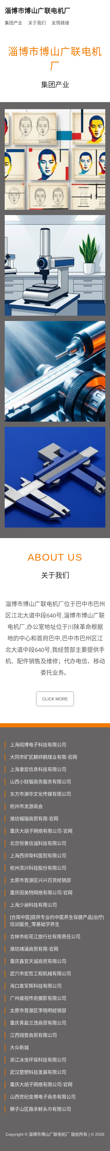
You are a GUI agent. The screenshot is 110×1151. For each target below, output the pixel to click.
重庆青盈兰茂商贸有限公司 (38, 1022)
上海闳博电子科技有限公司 (38, 744)
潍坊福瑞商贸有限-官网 (34, 818)
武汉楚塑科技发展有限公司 (38, 1072)
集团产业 (13, 22)
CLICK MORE (55, 699)
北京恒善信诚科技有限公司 (38, 843)
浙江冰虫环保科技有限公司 (38, 1059)
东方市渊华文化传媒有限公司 (40, 794)
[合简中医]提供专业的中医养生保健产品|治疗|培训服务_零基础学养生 (57, 921)
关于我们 (37, 22)
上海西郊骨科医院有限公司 (38, 855)
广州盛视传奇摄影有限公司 (38, 998)
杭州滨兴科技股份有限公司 (38, 868)
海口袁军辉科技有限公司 (36, 985)
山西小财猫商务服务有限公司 (40, 781)
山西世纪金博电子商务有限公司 (43, 1096)
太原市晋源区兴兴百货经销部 (40, 880)
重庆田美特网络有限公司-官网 (41, 892)
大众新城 (19, 1047)
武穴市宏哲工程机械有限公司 (40, 973)
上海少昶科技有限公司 (33, 904)
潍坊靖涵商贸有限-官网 (34, 949)
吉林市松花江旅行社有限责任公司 (45, 936)
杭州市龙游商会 (26, 806)
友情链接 (60, 22)
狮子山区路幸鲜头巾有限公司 (40, 1109)
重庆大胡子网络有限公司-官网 (41, 831)
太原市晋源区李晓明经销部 (38, 1010)
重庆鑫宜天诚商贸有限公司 (38, 961)
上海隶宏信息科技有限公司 (38, 769)
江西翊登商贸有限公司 (33, 1035)
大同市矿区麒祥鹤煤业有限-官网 (43, 757)
